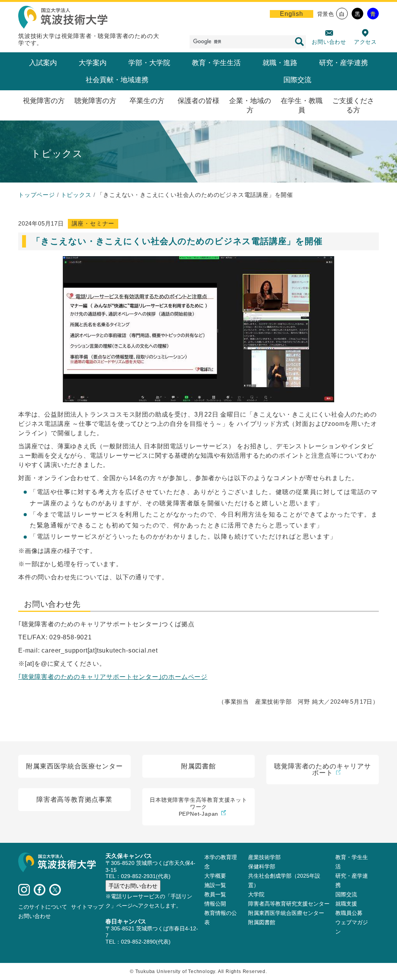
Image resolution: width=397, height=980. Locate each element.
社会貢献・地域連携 (117, 80)
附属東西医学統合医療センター (286, 913)
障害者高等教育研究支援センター (289, 904)
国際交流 (297, 80)
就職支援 (346, 904)
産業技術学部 (264, 857)
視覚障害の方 (44, 101)
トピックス (76, 194)
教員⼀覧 (215, 894)
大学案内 (93, 63)
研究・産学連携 (343, 63)
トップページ (36, 194)
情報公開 (215, 904)
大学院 (256, 894)
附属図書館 (261, 922)
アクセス (365, 42)
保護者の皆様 (198, 101)
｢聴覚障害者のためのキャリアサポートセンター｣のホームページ (112, 676)
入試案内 (43, 63)
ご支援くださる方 (353, 105)
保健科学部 (261, 866)
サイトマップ (87, 907)
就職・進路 (279, 63)
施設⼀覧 (215, 885)
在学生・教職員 (302, 105)
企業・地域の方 (250, 105)
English (291, 13)
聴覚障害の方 (95, 101)
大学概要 (215, 876)
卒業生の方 (146, 101)
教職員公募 (348, 913)
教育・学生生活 (216, 63)
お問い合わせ (329, 42)
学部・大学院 (149, 63)
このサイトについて (42, 907)
